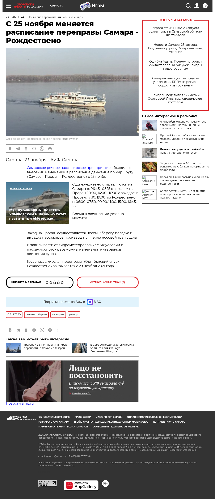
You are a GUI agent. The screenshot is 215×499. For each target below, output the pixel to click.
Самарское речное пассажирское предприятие (69, 168)
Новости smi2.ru (20, 403)
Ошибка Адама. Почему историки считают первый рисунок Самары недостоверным (175, 65)
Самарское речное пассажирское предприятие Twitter (42, 138)
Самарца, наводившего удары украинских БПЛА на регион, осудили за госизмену (175, 82)
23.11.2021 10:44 (15, 17)
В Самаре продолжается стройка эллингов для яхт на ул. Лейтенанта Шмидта (112, 348)
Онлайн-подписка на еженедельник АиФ (154, 417)
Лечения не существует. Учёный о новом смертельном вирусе (182, 151)
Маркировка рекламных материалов (63, 426)
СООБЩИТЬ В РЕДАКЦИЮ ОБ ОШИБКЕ (116, 426)
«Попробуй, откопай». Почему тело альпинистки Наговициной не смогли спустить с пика (183, 125)
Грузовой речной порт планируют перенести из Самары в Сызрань (46, 346)
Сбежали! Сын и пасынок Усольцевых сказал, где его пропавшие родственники (184, 180)
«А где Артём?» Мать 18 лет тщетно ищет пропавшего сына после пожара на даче (183, 194)
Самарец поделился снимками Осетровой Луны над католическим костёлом (175, 98)
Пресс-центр (83, 417)
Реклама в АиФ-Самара (53, 422)
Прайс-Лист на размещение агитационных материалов (111, 422)
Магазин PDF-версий (109, 417)
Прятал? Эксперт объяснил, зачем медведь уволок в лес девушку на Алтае (182, 139)
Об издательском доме (54, 417)
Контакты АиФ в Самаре (169, 422)
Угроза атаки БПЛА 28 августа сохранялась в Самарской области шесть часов (175, 31)
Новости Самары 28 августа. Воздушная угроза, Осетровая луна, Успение (175, 48)
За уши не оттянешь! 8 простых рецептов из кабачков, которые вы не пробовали (184, 166)
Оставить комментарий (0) (107, 282)
